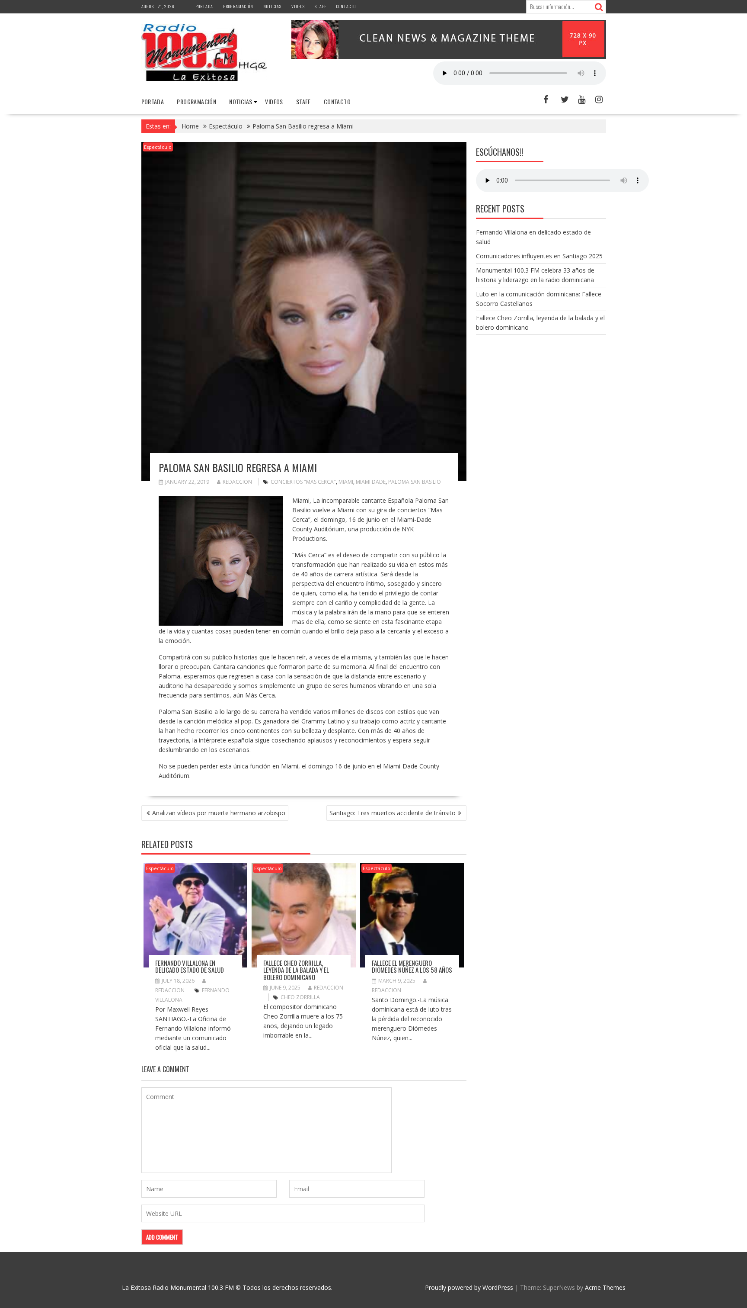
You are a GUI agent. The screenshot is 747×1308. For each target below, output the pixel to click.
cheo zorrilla (300, 997)
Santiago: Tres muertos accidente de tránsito (392, 813)
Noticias (272, 6)
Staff (320, 6)
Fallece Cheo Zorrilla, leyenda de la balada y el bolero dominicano (296, 970)
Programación (238, 6)
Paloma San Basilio (414, 481)
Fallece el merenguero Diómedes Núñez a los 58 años (412, 966)
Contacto (346, 6)
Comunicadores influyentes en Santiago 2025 (539, 256)
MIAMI (345, 481)
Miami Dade (371, 481)
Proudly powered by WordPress (469, 1287)
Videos (298, 6)
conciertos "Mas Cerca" (303, 481)
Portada (204, 6)
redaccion (237, 481)
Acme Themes (605, 1287)
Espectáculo (158, 147)
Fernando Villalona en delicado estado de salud (189, 966)
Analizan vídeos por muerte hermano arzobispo (218, 813)
